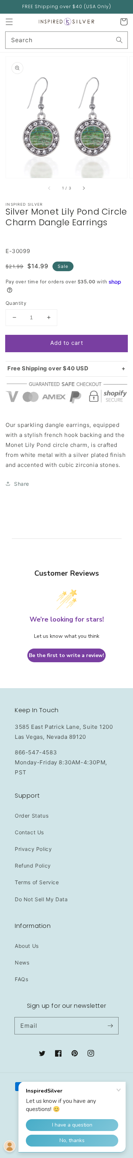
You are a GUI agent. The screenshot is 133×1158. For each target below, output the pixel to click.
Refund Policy (33, 865)
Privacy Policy (33, 849)
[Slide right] (83, 188)
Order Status (31, 815)
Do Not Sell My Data (41, 899)
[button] (9, 22)
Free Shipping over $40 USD (48, 368)
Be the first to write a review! (66, 655)
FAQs (21, 979)
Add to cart (66, 342)
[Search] (119, 40)
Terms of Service (37, 882)
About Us (27, 946)
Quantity (16, 303)
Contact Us (29, 832)
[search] (66, 40)
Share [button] (21, 484)
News (22, 962)
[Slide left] (49, 188)
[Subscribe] (110, 1025)
